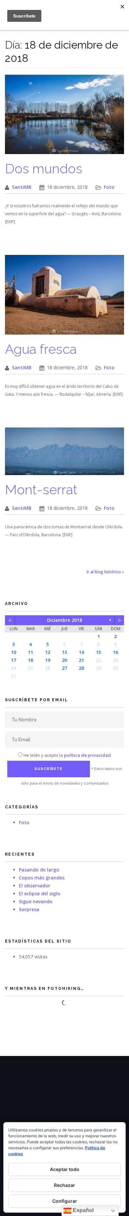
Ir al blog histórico (104, 572)
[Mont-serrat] (64, 455)
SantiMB (21, 187)
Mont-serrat (41, 489)
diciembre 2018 (64, 620)
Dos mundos (43, 168)
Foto (109, 187)
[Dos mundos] (64, 118)
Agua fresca (41, 349)
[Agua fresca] (64, 298)
